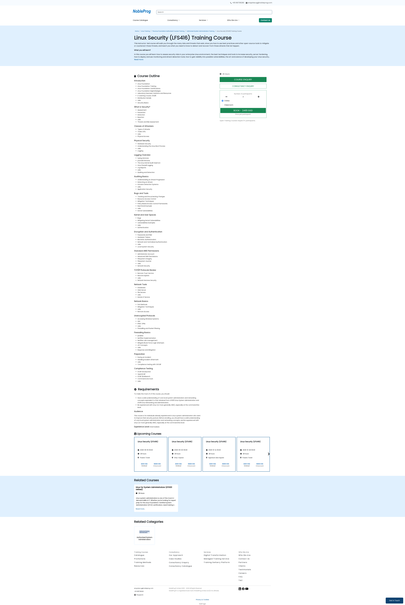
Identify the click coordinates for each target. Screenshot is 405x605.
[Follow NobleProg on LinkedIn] (240, 589)
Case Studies (175, 559)
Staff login (202, 604)
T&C (241, 580)
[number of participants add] (259, 96)
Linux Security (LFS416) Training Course (229, 31)
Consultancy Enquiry (179, 562)
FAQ (241, 577)
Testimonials (245, 569)
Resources (139, 566)
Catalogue (139, 555)
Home (137, 31)
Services (202, 20)
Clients (242, 566)
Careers (242, 573)
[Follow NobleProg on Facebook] (243, 589)
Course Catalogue (140, 20)
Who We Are (232, 20)
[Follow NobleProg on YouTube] (246, 589)
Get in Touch (394, 600)
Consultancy (172, 20)
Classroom (228, 105)
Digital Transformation (215, 555)
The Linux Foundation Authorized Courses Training (168, 31)
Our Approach (176, 555)
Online (227, 100)
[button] (268, 454)
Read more (138, 59)
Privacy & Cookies (202, 600)
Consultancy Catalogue (180, 566)
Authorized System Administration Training (200, 31)
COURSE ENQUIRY (243, 79)
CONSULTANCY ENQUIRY (243, 86)
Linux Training (145, 31)
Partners (243, 562)
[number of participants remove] (227, 96)
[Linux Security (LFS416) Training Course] (144, 11)
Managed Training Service (216, 559)
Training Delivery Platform (217, 562)
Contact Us (265, 20)
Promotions (139, 559)
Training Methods (142, 562)
